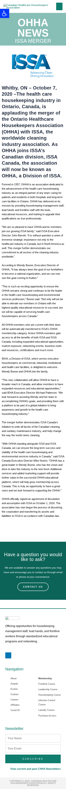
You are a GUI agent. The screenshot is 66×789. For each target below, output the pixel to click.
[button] (4, 13)
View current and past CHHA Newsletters (35, 768)
